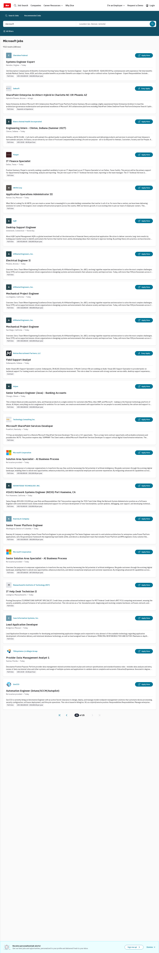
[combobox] (36, 24)
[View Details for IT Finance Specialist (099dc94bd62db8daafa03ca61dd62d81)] (79, 164)
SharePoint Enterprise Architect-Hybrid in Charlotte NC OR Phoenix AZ (46, 95)
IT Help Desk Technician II (21, 591)
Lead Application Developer (22, 624)
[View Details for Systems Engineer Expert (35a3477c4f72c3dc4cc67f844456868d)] (79, 65)
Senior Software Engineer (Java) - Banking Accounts (36, 392)
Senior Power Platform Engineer (24, 525)
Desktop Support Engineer (21, 227)
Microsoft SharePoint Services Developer (29, 426)
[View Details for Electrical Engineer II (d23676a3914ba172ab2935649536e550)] (79, 263)
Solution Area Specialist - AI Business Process (32, 459)
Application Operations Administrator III (29, 194)
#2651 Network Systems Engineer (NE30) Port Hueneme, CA (41, 492)
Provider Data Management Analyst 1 (27, 657)
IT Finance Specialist (18, 161)
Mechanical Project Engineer (22, 293)
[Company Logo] (9, 55)
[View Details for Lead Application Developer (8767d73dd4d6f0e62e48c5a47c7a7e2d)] (79, 627)
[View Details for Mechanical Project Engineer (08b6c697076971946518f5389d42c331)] (79, 330)
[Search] (152, 24)
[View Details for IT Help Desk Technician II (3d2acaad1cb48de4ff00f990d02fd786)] (79, 594)
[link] (59, 715)
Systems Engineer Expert (20, 61)
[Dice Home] (7, 5)
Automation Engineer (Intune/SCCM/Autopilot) (32, 690)
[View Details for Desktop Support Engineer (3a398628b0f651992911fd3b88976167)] (79, 230)
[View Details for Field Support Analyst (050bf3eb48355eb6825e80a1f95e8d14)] (79, 363)
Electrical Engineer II (18, 260)
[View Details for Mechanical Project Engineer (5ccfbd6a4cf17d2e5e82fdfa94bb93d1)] (79, 296)
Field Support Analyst (18, 359)
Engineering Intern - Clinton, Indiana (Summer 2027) (36, 128)
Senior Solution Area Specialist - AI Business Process (36, 558)
